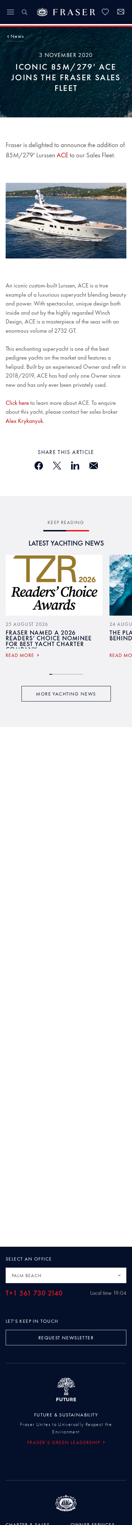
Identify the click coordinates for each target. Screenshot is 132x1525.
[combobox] (66, 1275)
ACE (62, 155)
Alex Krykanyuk (24, 421)
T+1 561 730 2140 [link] (34, 1293)
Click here (18, 403)
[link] (105, 12)
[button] (17, 36)
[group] (54, 609)
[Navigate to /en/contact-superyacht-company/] (121, 12)
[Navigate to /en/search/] (24, 12)
